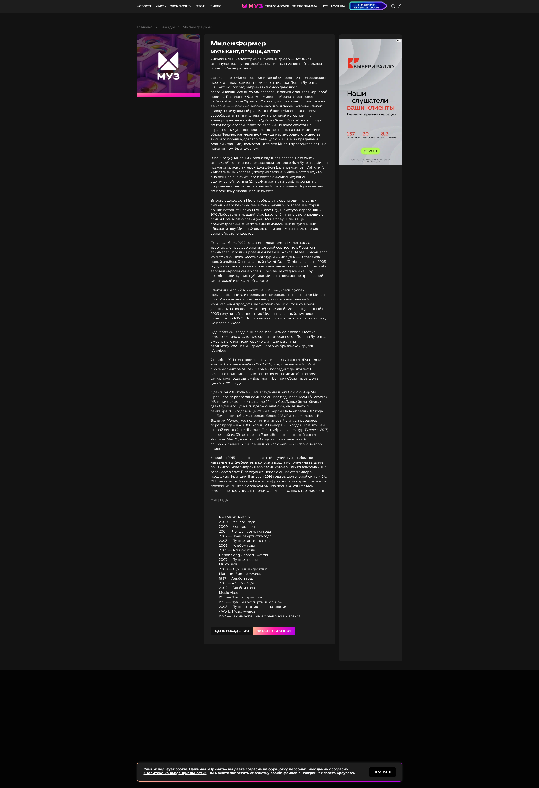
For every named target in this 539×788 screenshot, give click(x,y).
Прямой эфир (277, 6)
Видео (215, 6)
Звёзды (167, 27)
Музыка (338, 6)
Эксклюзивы (181, 6)
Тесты (201, 6)
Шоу (324, 6)
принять (382, 772)
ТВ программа (304, 6)
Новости (144, 6)
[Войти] (400, 6)
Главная (144, 27)
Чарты (161, 6)
